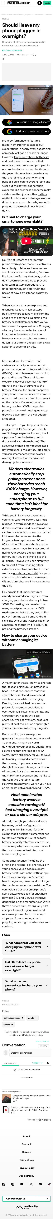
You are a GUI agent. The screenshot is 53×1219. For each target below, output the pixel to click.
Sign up (46, 1041)
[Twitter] (31, 1184)
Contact (26, 1144)
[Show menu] (3, 3)
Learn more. (48, 15)
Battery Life (14, 1004)
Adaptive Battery (17, 276)
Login (47, 3)
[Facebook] (3, 1184)
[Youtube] (21, 1184)
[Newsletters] (40, 1184)
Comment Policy (21, 1035)
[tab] (10, 1063)
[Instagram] (12, 1184)
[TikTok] (49, 1184)
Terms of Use (26, 1159)
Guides (5, 1001)
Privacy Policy (26, 1167)
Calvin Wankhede (13, 50)
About (26, 1136)
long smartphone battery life (31, 157)
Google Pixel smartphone (17, 767)
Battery (5, 1004)
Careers (26, 1152)
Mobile (5, 19)
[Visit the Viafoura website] (44, 1120)
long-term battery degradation (21, 284)
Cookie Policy (26, 1175)
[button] (26, 3)
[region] (26, 1081)
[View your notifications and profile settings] (48, 1063)
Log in (38, 1041)
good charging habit (25, 573)
